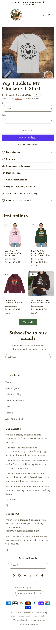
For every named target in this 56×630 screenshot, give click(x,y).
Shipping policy (38, 620)
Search (9, 413)
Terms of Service (14, 400)
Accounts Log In (14, 419)
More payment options (28, 144)
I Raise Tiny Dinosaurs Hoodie (13, 301)
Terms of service (21, 620)
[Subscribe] (47, 357)
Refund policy (13, 388)
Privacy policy (40, 616)
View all (28, 322)
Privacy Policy (13, 394)
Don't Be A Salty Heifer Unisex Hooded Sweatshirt (40, 253)
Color (5, 103)
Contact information (29, 624)
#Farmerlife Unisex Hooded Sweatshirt (40, 301)
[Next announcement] (51, 3)
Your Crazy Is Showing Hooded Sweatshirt (13, 253)
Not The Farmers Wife (26, 613)
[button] (5, 15)
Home (8, 382)
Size (4, 115)
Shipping (18, 98)
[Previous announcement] (5, 3)
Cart (7, 407)
